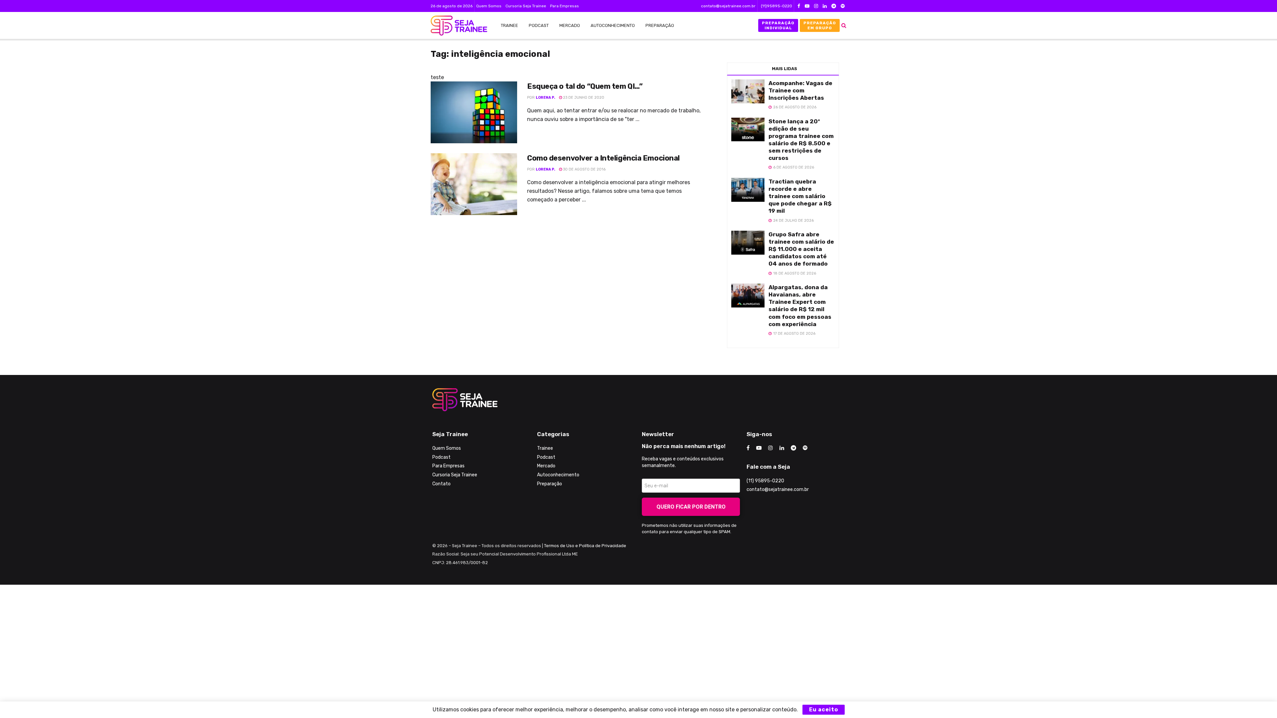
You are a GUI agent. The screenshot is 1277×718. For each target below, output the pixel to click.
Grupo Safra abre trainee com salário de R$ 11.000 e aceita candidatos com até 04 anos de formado (801, 249)
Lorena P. (545, 97)
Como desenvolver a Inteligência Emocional (603, 158)
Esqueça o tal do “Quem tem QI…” (584, 86)
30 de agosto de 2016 (584, 169)
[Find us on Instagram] (816, 6)
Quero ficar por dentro (691, 507)
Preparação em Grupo (819, 25)
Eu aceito (823, 709)
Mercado (569, 25)
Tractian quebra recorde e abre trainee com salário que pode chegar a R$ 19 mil (800, 196)
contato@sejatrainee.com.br (728, 6)
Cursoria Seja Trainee (525, 6)
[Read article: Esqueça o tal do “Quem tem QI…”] (474, 112)
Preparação (659, 25)
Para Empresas (564, 6)
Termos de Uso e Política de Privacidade (585, 545)
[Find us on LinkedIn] (825, 6)
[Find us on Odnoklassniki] (843, 6)
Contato (441, 484)
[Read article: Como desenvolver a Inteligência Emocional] (474, 184)
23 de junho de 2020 (583, 97)
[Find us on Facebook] (798, 6)
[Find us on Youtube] (807, 6)
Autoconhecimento (613, 25)
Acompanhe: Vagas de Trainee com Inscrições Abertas (800, 90)
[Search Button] (843, 25)
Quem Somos (488, 6)
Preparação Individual (778, 25)
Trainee (509, 25)
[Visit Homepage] (456, 26)
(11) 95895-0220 (765, 481)
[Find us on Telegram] (833, 6)
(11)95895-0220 (776, 6)
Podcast (539, 25)
